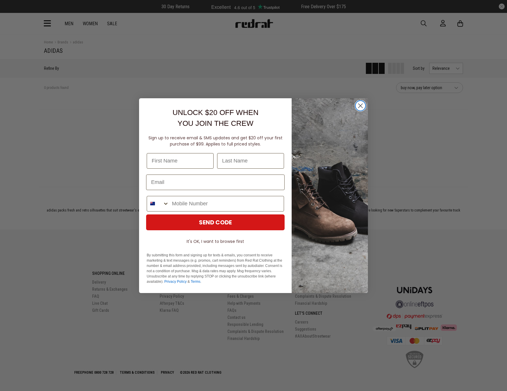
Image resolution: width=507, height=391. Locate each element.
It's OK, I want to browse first (215, 241)
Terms (195, 282)
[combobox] (158, 203)
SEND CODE (215, 222)
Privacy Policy (175, 282)
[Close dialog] (360, 106)
